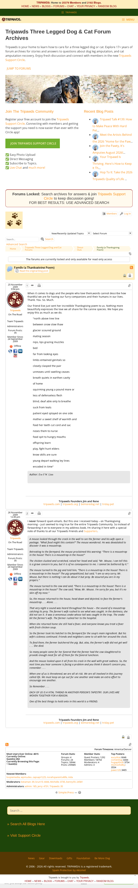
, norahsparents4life (56, 777)
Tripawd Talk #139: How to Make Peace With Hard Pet (112, 124)
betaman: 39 (27, 781)
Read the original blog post (33, 270)
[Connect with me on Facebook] (15, 351)
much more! (37, 168)
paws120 (115, 770)
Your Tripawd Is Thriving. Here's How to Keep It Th (112, 162)
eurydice (115, 757)
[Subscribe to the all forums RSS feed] (7, 744)
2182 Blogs (94, 2)
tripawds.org (70, 504)
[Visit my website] (10, 351)
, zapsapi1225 (39, 777)
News (31, 858)
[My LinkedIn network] (20, 351)
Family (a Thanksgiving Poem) (108, 248)
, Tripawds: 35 (56, 786)
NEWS (35, 6)
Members (111, 213)
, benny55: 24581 (74, 781)
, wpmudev (26, 777)
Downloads (55, 858)
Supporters (90, 531)
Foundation (83, 858)
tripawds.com (51, 504)
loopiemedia (13, 777)
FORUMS (58, 6)
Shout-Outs (80, 248)
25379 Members (71, 2)
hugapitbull (117, 762)
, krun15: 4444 (41, 781)
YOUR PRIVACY (86, 6)
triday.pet (108, 504)
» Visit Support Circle (24, 835)
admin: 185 (30, 786)
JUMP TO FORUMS (19, 68)
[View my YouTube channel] (15, 355)
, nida (70, 777)
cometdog (116, 759)
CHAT (70, 6)
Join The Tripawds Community (29, 111)
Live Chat (16, 168)
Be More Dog (102, 858)
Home (13, 248)
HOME (25, 6)
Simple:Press (66, 792)
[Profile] (15, 299)
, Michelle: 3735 (57, 781)
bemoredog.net (90, 504)
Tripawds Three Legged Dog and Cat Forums (43, 248)
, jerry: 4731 (42, 786)
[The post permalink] (32, 285)
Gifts (69, 858)
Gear (42, 858)
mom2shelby (118, 764)
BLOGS (46, 6)
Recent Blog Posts (98, 111)
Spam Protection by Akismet (69, 870)
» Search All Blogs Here (26, 824)
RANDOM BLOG (107, 6)
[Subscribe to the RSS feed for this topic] (132, 267)
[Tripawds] (12, 19)
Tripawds (15, 310)
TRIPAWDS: (43, 2)
